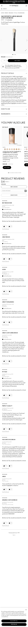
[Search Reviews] (26, 191)
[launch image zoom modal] (26, 50)
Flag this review (5, 261)
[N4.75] (19, 149)
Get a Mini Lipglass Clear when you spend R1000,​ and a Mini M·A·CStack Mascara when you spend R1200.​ (14, 2)
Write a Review (14, 186)
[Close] (26, 609)
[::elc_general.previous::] (3, 149)
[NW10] (9, 149)
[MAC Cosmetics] (14, 5)
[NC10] (5, 149)
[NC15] (16, 149)
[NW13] (14, 149)
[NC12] (12, 149)
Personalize (14, 624)
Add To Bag (17, 60)
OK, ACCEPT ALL (14, 620)
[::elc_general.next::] (20, 149)
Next (14, 535)
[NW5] (7, 149)
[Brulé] (26, 149)
